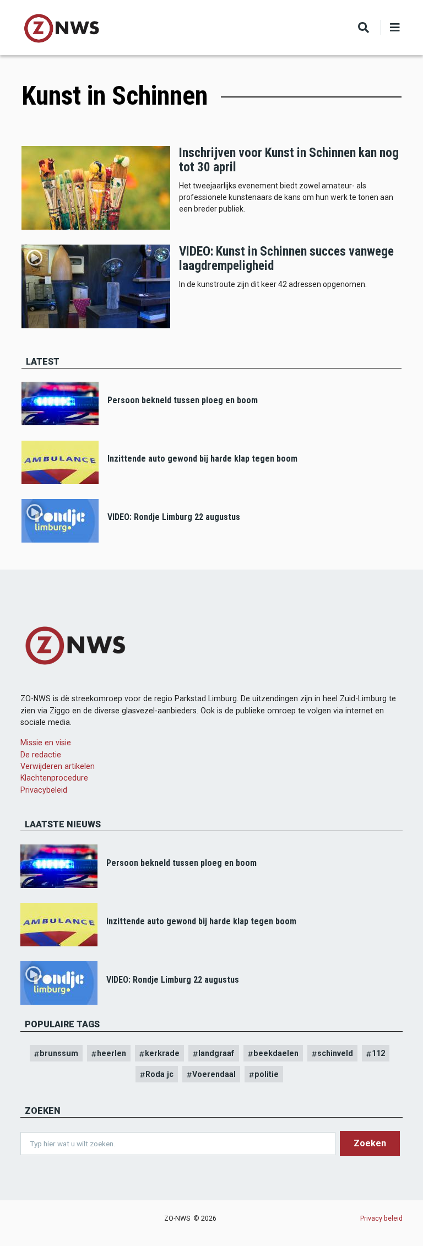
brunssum (59, 1053)
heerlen (111, 1053)
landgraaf (216, 1053)
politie (266, 1074)
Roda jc (159, 1074)
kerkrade (162, 1053)
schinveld (335, 1053)
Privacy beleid (381, 1218)
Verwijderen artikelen (57, 766)
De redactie (40, 754)
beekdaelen (276, 1053)
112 (378, 1053)
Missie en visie (45, 742)
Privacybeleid (43, 789)
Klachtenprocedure (54, 777)
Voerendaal (214, 1074)
